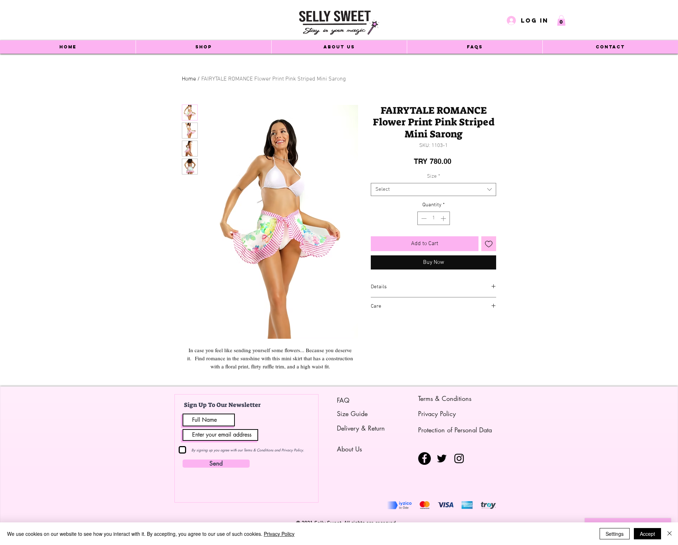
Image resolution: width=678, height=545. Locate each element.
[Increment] (444, 218)
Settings (615, 533)
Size (433, 176)
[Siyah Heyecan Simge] (441, 458)
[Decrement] (423, 218)
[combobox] (433, 189)
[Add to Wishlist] (488, 243)
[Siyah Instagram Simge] (459, 458)
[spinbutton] (433, 218)
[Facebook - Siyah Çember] (424, 458)
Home (189, 79)
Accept (647, 533)
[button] (561, 20)
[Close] (669, 533)
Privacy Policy (279, 533)
